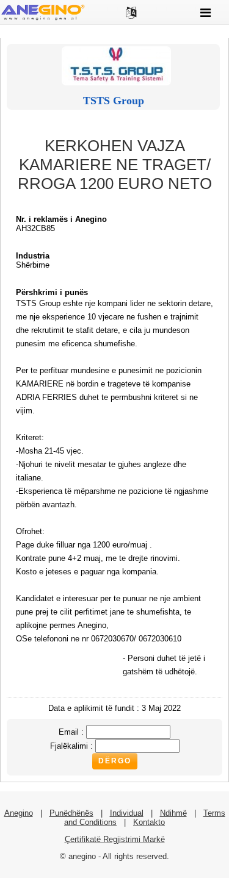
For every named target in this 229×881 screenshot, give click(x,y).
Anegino (18, 813)
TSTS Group (113, 101)
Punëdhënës (71, 813)
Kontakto (149, 822)
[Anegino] (42, 19)
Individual (127, 813)
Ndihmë (173, 813)
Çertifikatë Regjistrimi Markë (115, 839)
